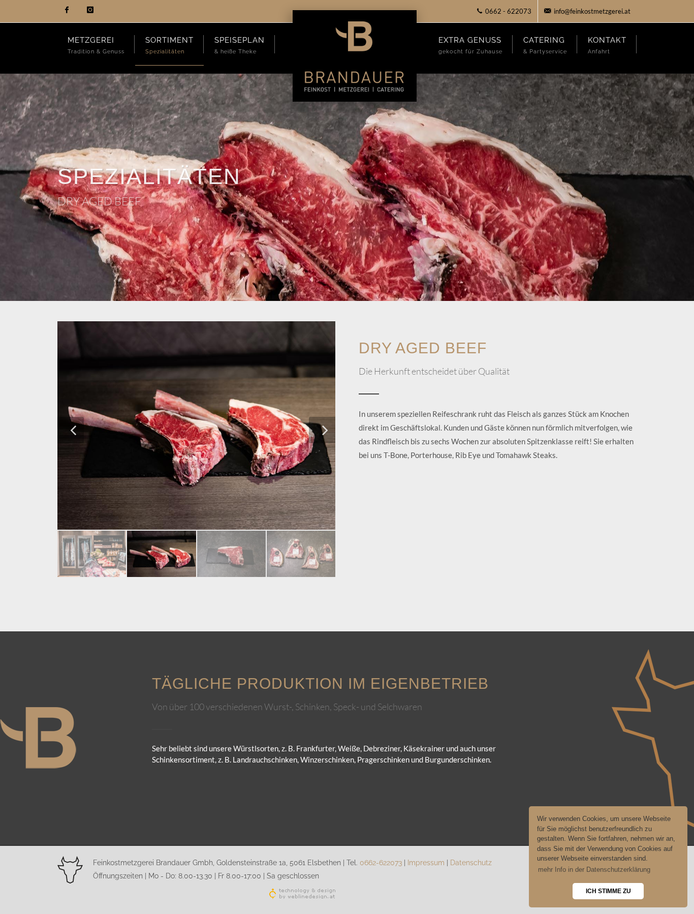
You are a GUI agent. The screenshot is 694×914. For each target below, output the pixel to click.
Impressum (427, 863)
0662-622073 (381, 863)
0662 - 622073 (507, 11)
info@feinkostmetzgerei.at (591, 11)
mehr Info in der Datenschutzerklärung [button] (594, 869)
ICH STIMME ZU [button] (608, 891)
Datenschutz (471, 863)
